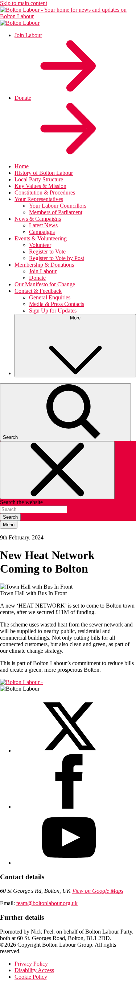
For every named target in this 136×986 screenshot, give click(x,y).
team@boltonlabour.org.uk (47, 903)
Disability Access (34, 970)
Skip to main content (23, 3)
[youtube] (69, 863)
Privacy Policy (31, 964)
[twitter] (69, 750)
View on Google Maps (97, 891)
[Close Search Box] (57, 470)
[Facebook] (69, 807)
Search (10, 517)
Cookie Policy (31, 977)
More (75, 318)
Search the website (21, 502)
